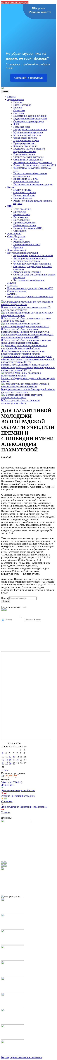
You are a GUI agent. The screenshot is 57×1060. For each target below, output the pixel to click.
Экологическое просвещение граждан (33, 184)
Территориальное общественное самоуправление (30, 174)
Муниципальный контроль (27, 135)
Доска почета (14, 233)
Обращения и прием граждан (28, 121)
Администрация (15, 99)
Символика (19, 110)
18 (6, 760)
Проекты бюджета (22, 198)
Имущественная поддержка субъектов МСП (30, 288)
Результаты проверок (24, 154)
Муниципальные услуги (26, 140)
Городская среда (21, 126)
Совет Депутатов (16, 236)
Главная (11, 96)
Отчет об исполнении (24, 192)
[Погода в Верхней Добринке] (21, 617)
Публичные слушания (24, 225)
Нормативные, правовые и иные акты (33, 255)
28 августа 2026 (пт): (12, 782)
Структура (18, 113)
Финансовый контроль (25, 137)
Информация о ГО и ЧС (25, 179)
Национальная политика (26, 181)
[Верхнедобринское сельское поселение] (2, 88)
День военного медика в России (18, 790)
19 (10, 760)
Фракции (18, 247)
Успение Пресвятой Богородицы (18, 796)
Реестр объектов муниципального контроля (30, 296)
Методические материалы (26, 261)
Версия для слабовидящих (14, 2)
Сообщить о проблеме (28, 77)
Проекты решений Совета (26, 244)
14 (17, 756)
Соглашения (19, 231)
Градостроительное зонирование (30, 129)
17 (3, 760)
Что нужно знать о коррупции (29, 280)
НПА (10, 206)
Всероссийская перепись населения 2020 (34, 165)
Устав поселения (22, 209)
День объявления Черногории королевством (24, 807)
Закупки (11, 283)
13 (14, 756)
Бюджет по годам (22, 189)
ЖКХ (16, 124)
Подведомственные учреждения (30, 118)
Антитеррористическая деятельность (32, 162)
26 (10, 763)
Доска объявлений (16, 250)
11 (6, 756)
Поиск (4, 598)
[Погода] (7, 620)
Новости (17, 102)
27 (14, 763)
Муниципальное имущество (28, 132)
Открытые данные (16, 291)
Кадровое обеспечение (25, 146)
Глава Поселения (22, 105)
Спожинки (6, 801)
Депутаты (18, 239)
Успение (5, 812)
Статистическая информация (28, 157)
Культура (12, 293)
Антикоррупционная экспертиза (30, 258)
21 (17, 760)
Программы (19, 211)
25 (6, 763)
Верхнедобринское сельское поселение (21, 1057)
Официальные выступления (28, 159)
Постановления (21, 220)
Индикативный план (24, 195)
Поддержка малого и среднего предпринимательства (29, 150)
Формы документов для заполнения (32, 263)
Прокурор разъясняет (24, 143)
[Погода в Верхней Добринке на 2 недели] (33, 620)
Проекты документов (24, 222)
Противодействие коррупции (22, 252)
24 (3, 763)
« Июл (5, 770)
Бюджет (11, 187)
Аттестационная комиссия (27, 272)
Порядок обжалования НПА (28, 228)
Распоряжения (20, 217)
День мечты (7, 785)
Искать (5, 601)
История (17, 107)
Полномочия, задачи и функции (30, 116)
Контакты (12, 285)
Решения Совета (21, 214)
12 (10, 756)
